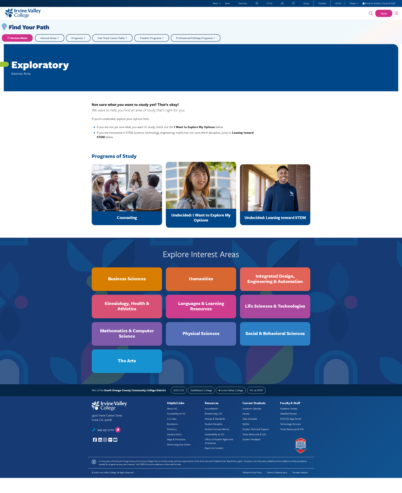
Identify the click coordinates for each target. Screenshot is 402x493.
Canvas (245, 413)
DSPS (142, 464)
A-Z (270, 3)
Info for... (339, 3)
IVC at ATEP (256, 390)
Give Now (243, 3)
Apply (384, 13)
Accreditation (211, 408)
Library (306, 3)
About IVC (172, 408)
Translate (322, 3)
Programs (77, 38)
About (215, 3)
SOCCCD (179, 390)
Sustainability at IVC (214, 434)
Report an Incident (214, 448)
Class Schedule (249, 418)
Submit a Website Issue (277, 472)
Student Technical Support (255, 429)
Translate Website (300, 472)
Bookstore (172, 424)
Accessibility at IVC (176, 413)
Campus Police (174, 434)
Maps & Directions (176, 439)
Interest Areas (49, 38)
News (227, 3)
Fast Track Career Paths (111, 38)
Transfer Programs (151, 38)
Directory (172, 429)
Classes (353, 3)
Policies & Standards (215, 418)
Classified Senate (288, 413)
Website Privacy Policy (252, 472)
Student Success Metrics (217, 429)
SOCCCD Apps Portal (290, 418)
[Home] (182, 13)
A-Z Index (172, 418)
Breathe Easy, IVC (213, 413)
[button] (396, 13)
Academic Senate (288, 408)
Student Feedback (251, 439)
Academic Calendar (251, 408)
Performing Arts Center (179, 444)
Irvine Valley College (232, 390)
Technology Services (290, 424)
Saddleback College (201, 390)
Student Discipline (214, 424)
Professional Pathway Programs (194, 38)
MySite (245, 424)
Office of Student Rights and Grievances (219, 441)
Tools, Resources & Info (254, 434)
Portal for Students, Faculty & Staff (379, 3)
